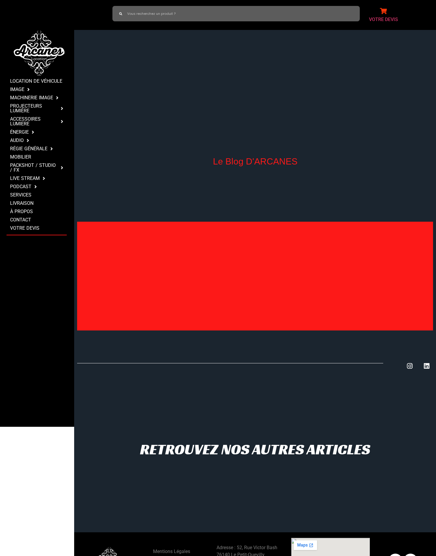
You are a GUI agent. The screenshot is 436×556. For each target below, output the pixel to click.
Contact (20, 220)
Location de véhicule (36, 81)
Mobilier (20, 157)
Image (17, 89)
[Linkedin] (427, 366)
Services (20, 195)
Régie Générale (28, 148)
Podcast (20, 186)
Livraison (22, 203)
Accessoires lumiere (25, 121)
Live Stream (25, 178)
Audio (17, 140)
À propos (21, 211)
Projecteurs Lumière (26, 108)
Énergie (19, 132)
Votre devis (24, 228)
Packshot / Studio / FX (33, 167)
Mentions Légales (171, 551)
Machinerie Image (31, 97)
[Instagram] (410, 366)
